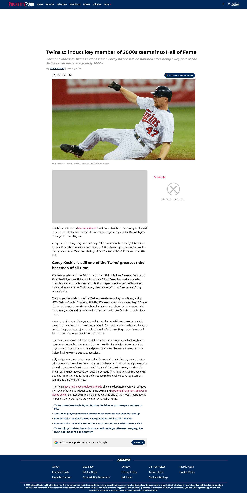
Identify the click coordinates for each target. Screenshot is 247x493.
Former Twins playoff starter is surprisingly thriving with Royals (93, 418)
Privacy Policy (129, 472)
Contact (125, 466)
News (40, 4)
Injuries (97, 4)
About (55, 466)
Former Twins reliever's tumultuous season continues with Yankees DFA (98, 423)
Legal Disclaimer (61, 477)
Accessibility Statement (96, 477)
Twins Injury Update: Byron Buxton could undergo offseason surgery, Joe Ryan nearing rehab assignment (98, 430)
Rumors (50, 4)
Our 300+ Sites (157, 466)
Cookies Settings (158, 477)
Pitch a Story (90, 472)
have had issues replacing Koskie (83, 386)
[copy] (70, 75)
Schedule (62, 4)
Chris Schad (57, 68)
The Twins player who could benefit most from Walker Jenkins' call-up (97, 413)
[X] (229, 4)
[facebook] (223, 4)
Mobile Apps (187, 466)
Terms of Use (156, 472)
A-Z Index (126, 477)
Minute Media (37, 485)
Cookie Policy (187, 472)
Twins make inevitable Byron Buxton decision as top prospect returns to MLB (98, 407)
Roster (86, 4)
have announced (86, 228)
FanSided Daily (60, 472)
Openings (88, 466)
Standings (75, 4)
